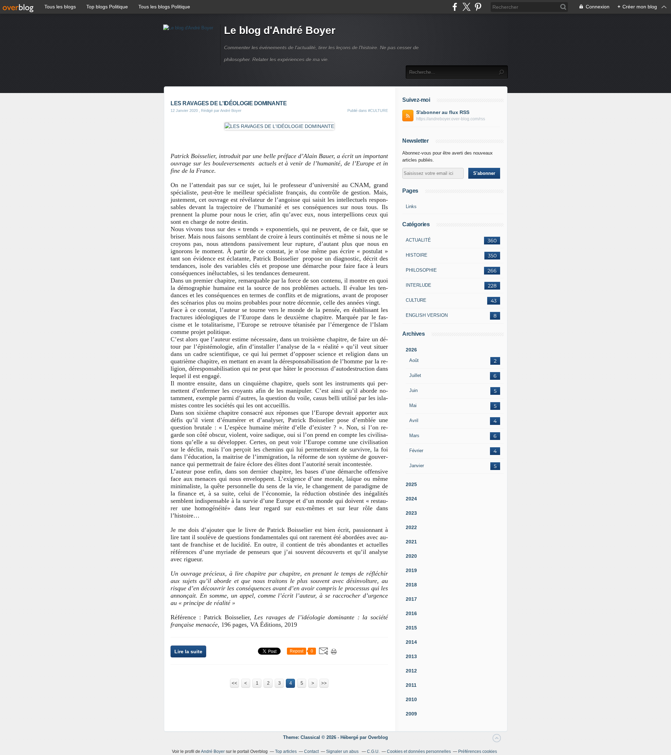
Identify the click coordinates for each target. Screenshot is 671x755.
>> (324, 683)
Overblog (378, 737)
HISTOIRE (416, 255)
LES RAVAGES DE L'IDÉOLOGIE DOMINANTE (229, 103)
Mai (413, 405)
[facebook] (454, 7)
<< (234, 683)
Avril (413, 420)
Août (414, 360)
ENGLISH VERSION (427, 315)
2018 (411, 584)
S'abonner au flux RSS (442, 112)
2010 (411, 699)
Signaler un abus (343, 751)
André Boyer (213, 751)
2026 (411, 349)
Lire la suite (188, 651)
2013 (411, 656)
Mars (414, 435)
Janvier (416, 465)
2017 (411, 599)
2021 (411, 541)
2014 (411, 642)
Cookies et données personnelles (419, 751)
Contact (311, 751)
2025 (411, 484)
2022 (411, 527)
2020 (411, 556)
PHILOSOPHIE (421, 270)
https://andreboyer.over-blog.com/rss (450, 118)
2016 (411, 613)
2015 (411, 628)
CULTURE (416, 300)
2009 (411, 714)
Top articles (286, 751)
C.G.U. (373, 751)
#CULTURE (378, 110)
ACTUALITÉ (418, 240)
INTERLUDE (418, 285)
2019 (411, 570)
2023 (411, 513)
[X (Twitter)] (466, 7)
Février (416, 450)
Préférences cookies (477, 751)
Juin (413, 390)
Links (411, 206)
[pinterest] (478, 7)
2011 (411, 685)
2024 (411, 498)
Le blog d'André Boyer (280, 30)
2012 (411, 671)
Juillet (415, 375)
